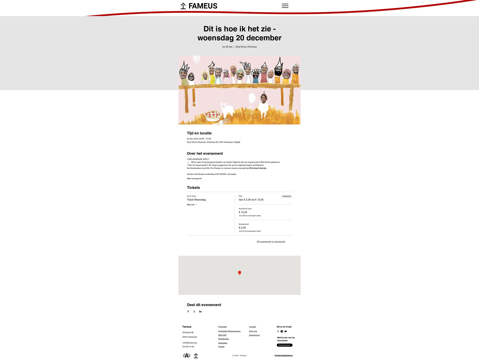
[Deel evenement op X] (194, 311)
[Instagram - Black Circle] (282, 331)
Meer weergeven (194, 178)
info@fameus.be (189, 343)
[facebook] (278, 331)
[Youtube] (285, 331)
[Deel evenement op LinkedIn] (200, 311)
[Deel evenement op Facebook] (188, 311)
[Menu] (285, 5)
